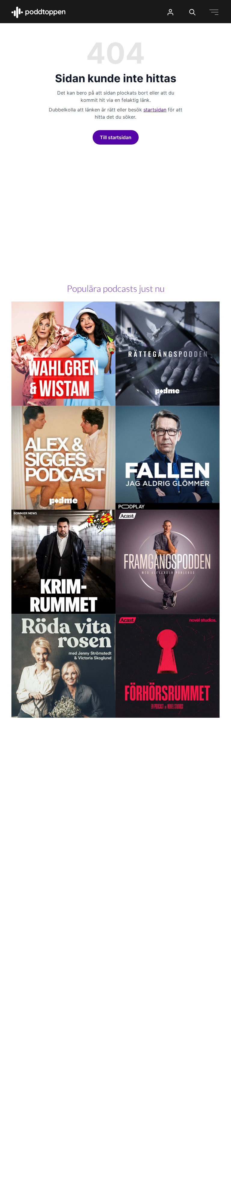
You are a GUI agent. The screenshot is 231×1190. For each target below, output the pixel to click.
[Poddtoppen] (38, 12)
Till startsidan (115, 137)
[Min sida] (170, 12)
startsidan (154, 110)
